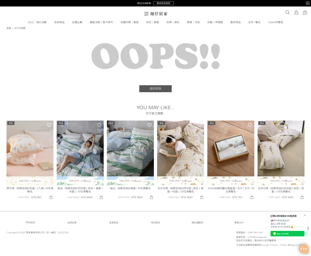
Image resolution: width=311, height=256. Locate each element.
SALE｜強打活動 (37, 22)
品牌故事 (72, 222)
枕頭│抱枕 (173, 22)
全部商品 (59, 22)
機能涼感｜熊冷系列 (101, 22)
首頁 (8, 28)
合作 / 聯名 (254, 22)
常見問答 (155, 222)
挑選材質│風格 (130, 22)
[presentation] (301, 160)
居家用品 (235, 22)
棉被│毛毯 (193, 22)
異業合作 (238, 222)
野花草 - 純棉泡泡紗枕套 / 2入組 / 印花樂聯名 (30, 190)
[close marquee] (307, 3)
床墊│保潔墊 (215, 22)
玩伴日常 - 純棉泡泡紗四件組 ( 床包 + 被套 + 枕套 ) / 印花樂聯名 (181, 190)
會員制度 (113, 222)
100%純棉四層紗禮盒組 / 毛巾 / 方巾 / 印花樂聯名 (230, 190)
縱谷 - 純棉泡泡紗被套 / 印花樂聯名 (130, 188)
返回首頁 (155, 88)
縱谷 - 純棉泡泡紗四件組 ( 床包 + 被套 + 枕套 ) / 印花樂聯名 (80, 190)
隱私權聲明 (197, 222)
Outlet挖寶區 (275, 22)
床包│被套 (152, 22)
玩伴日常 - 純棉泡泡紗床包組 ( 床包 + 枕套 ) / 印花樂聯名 (281, 190)
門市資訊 (30, 222)
